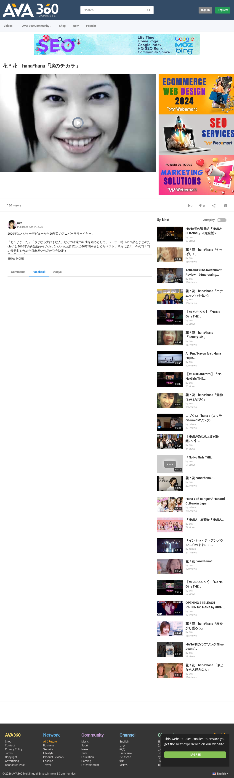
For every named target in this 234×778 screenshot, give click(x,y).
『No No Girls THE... (199, 457)
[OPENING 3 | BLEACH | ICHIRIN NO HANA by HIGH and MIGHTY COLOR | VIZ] (170, 608)
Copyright (11, 757)
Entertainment (90, 765)
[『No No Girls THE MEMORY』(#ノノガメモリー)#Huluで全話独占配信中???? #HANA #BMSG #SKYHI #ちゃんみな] (170, 464)
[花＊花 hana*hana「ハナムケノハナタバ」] (170, 296)
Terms (9, 753)
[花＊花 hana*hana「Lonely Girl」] (170, 338)
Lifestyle (48, 753)
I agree (195, 754)
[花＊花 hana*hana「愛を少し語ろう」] (170, 628)
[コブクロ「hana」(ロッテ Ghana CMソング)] (170, 422)
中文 (122, 749)
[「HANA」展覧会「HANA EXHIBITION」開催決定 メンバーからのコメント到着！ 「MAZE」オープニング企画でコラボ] (170, 525)
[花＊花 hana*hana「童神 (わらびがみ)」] (170, 400)
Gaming (86, 761)
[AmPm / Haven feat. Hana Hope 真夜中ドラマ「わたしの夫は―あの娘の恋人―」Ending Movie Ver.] (170, 358)
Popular (91, 25)
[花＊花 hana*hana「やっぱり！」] (170, 254)
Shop (62, 25)
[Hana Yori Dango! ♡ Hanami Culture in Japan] (170, 504)
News (84, 749)
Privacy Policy (13, 749)
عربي (123, 745)
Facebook (39, 272)
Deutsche (125, 757)
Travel (47, 765)
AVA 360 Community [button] (35, 25)
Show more (16, 258)
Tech (84, 753)
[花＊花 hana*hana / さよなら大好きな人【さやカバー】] (170, 483)
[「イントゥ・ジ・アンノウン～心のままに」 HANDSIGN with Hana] (170, 545)
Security (48, 749)
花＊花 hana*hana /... (200, 478)
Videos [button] (8, 25)
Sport (84, 745)
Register (223, 10)
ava (19, 223)
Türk (160, 765)
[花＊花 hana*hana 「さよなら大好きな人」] (170, 670)
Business (48, 745)
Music (85, 741)
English (124, 741)
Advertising (12, 761)
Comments (18, 272)
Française (126, 753)
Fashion (48, 761)
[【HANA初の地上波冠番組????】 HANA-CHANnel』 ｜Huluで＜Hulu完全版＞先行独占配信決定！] (170, 441)
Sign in (205, 10)
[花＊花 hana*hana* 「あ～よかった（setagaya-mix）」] (170, 566)
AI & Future (50, 741)
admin (192, 424)
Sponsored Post (15, 765)
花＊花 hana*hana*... (200, 561)
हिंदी (122, 761)
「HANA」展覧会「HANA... (204, 519)
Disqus (57, 272)
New (76, 25)
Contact (10, 745)
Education (87, 757)
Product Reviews (53, 757)
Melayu (124, 765)
